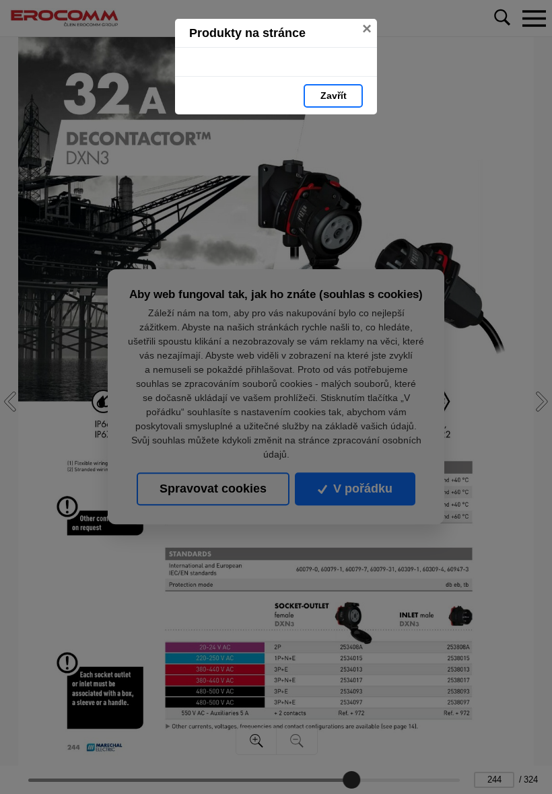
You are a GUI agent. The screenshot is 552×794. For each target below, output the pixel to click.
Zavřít (333, 95)
